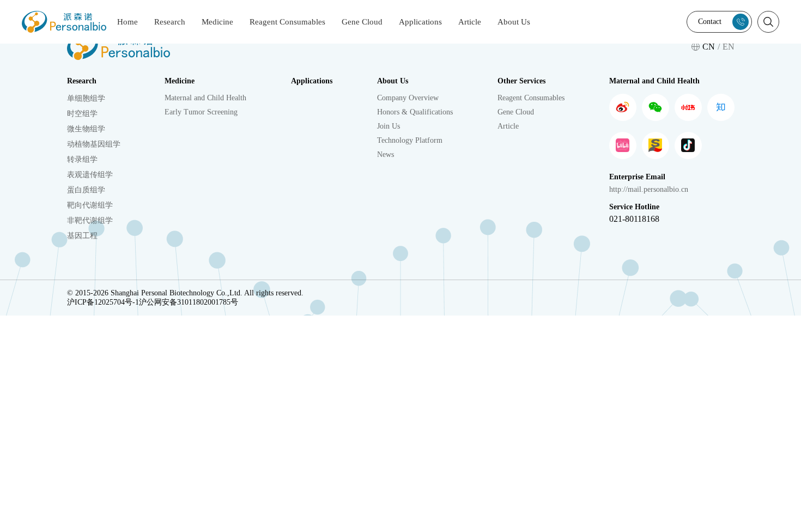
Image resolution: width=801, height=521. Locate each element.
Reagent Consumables (287, 21)
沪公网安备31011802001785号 (188, 302)
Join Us (388, 126)
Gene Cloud (362, 21)
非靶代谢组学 (90, 220)
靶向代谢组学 (90, 205)
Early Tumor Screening (201, 112)
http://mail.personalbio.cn (648, 189)
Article (469, 21)
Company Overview (408, 98)
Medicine (217, 21)
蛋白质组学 (86, 190)
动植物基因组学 (93, 144)
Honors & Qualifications (415, 112)
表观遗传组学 (90, 175)
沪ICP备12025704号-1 (103, 302)
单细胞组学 (86, 98)
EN (729, 46)
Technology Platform (409, 140)
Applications (420, 21)
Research (169, 21)
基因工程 (82, 236)
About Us (513, 21)
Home (127, 21)
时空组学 (82, 114)
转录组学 (82, 159)
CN (708, 46)
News (385, 154)
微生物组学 (86, 129)
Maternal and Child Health (205, 98)
